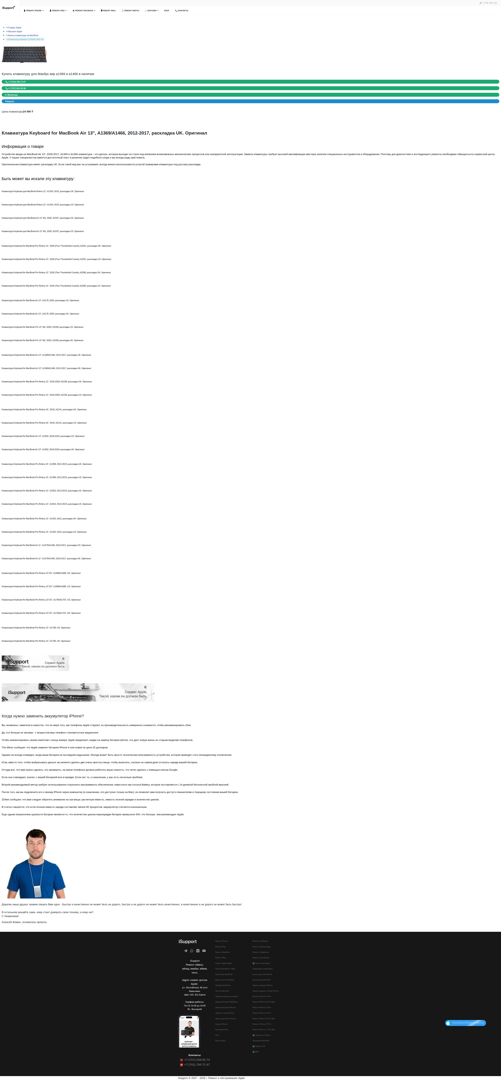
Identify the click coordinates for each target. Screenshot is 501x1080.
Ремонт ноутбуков (260, 941)
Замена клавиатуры (255, 154)
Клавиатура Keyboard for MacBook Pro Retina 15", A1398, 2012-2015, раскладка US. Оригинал (47, 477)
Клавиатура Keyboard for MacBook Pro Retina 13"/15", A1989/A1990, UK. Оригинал (41, 573)
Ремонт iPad (220, 947)
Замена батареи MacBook (226, 1002)
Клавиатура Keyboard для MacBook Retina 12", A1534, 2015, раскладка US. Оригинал (43, 205)
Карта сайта (220, 1041)
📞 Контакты (181, 11)
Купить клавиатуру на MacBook (23, 35)
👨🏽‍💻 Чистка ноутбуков (261, 963)
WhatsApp (12, 95)
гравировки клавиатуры (159, 164)
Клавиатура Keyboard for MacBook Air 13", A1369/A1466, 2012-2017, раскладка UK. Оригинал (46, 355)
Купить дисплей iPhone (262, 974)
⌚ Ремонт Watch (130, 11)
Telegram (9, 101)
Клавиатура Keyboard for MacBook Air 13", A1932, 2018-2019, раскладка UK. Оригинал (43, 449)
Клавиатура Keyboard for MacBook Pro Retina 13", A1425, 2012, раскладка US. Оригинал (44, 532)
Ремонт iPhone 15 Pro (261, 1007)
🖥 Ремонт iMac (108, 11)
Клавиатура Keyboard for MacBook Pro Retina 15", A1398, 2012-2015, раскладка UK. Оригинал (47, 464)
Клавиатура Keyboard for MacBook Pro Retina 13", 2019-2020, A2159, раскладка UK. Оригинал (47, 381)
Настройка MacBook (223, 974)
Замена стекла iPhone (224, 1013)
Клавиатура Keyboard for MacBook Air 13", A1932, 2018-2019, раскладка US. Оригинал (43, 436)
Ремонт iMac (220, 958)
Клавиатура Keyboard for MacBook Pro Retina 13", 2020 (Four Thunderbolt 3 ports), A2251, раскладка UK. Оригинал (56, 246)
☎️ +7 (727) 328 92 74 (195, 1059)
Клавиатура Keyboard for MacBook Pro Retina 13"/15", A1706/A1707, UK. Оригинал (41, 613)
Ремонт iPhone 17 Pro (261, 1024)
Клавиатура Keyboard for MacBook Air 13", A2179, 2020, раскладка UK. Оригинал (40, 314)
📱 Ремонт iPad (57, 11)
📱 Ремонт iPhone (32, 11)
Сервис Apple (14, 27)
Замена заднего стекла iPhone (265, 991)
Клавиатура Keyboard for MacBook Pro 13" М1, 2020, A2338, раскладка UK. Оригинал (42, 340)
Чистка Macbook (222, 991)
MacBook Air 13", (37, 154)
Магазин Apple (15, 31)
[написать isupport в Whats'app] (191, 950)
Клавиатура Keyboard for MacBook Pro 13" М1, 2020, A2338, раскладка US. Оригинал (42, 327)
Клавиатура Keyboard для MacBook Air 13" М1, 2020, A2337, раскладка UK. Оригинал (43, 218)
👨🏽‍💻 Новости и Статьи (261, 1035)
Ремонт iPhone (221, 941)
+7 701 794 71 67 (490, 3)
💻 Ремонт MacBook (82, 11)
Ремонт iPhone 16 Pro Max (263, 1018)
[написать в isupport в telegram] (185, 950)
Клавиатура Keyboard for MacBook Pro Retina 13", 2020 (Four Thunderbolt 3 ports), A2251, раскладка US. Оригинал (56, 259)
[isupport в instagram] (197, 950)
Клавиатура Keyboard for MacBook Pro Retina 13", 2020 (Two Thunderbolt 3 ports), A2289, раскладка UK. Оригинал (56, 272)
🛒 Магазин (150, 11)
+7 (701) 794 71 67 (17, 82)
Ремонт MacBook (222, 952)
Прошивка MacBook (260, 1041)
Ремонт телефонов (260, 952)
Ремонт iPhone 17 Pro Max (263, 1029)
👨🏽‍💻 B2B (255, 1052)
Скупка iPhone (221, 1024)
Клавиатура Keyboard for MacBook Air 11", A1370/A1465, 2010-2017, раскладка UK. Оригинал (46, 558)
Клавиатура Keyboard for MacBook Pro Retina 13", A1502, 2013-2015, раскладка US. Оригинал (47, 504)
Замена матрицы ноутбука (226, 996)
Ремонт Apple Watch (223, 963)
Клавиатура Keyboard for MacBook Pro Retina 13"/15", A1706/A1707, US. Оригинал (41, 600)
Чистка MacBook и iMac (225, 969)
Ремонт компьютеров (261, 947)
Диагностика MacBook (224, 980)
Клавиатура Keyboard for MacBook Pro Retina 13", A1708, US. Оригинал (36, 628)
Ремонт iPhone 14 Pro (261, 996)
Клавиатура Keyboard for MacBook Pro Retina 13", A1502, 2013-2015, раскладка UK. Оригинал (47, 491)
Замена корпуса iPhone (262, 985)
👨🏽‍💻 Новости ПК (258, 1046)
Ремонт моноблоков (260, 958)
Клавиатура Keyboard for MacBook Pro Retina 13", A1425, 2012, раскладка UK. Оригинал (44, 518)
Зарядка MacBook (223, 985)
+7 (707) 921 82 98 (17, 88)
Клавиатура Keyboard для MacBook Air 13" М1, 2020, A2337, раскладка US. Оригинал (43, 231)
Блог (166, 11)
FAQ (217, 1035)
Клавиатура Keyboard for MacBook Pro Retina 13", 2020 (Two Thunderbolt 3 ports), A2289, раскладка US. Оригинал (56, 286)
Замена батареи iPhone (225, 1007)
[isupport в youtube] (204, 950)
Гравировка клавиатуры (262, 969)
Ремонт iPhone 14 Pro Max (263, 1002)
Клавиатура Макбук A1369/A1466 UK (26, 39)
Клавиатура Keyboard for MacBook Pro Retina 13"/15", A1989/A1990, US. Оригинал (41, 586)
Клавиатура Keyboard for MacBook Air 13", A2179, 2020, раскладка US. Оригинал (40, 300)
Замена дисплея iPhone (225, 1018)
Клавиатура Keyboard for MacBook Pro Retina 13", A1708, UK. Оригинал (36, 641)
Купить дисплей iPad (261, 980)
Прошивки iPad (221, 1029)
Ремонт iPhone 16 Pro (261, 1013)
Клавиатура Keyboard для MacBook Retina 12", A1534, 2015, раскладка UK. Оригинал (43, 191)
